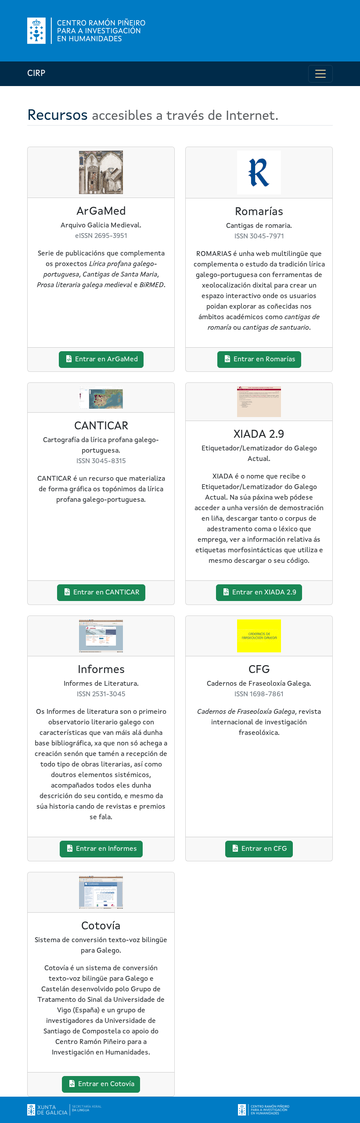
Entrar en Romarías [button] (263, 359)
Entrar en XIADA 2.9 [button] (263, 592)
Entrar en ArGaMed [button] (105, 359)
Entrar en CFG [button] (263, 849)
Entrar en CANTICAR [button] (106, 592)
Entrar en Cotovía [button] (105, 1084)
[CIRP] (87, 30)
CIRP (36, 73)
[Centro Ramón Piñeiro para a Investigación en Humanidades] (264, 1109)
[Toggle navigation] (320, 74)
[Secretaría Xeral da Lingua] (64, 1109)
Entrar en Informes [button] (105, 849)
